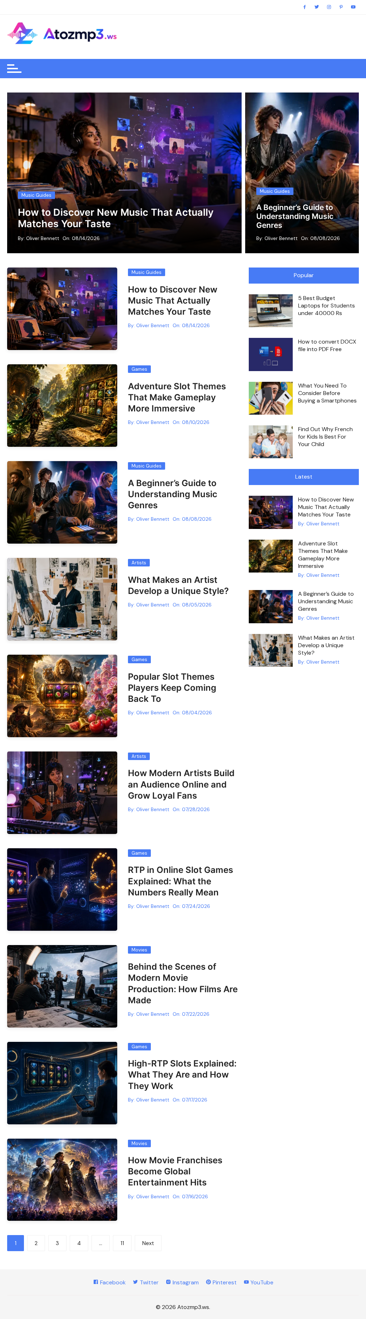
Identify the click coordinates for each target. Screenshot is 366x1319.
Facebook (112, 1282)
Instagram (185, 1282)
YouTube (261, 1282)
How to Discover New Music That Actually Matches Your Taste (116, 218)
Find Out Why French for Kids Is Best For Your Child (325, 436)
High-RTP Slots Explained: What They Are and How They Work (182, 1074)
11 (122, 1243)
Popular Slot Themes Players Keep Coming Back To (172, 687)
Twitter (148, 1282)
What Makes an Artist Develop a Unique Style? (299, 221)
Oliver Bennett (42, 238)
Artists (267, 201)
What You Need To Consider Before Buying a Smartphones (327, 393)
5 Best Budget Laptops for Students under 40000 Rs (326, 305)
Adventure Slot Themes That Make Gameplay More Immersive (177, 397)
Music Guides (36, 195)
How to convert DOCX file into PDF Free (327, 345)
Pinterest (224, 1282)
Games (139, 369)
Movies (139, 950)
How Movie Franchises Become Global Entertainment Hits (175, 1171)
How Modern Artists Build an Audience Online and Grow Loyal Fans (181, 784)
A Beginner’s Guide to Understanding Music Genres (172, 494)
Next (148, 1243)
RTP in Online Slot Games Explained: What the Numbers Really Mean (180, 881)
